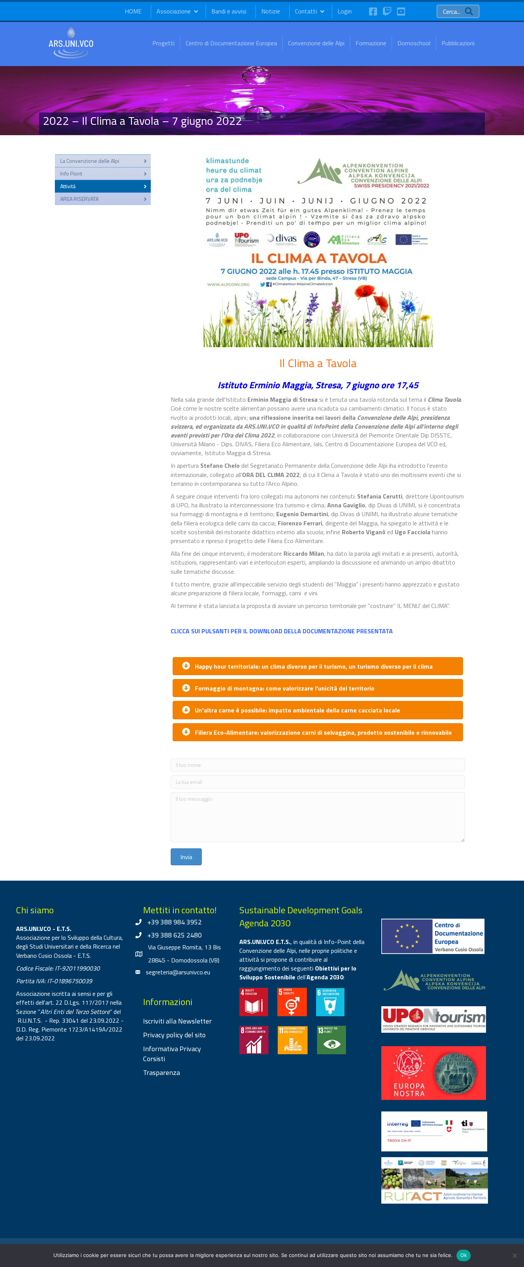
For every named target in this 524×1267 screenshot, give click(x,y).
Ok (463, 1255)
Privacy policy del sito (174, 1035)
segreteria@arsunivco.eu (178, 972)
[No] (514, 1255)
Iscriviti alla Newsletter (177, 1021)
